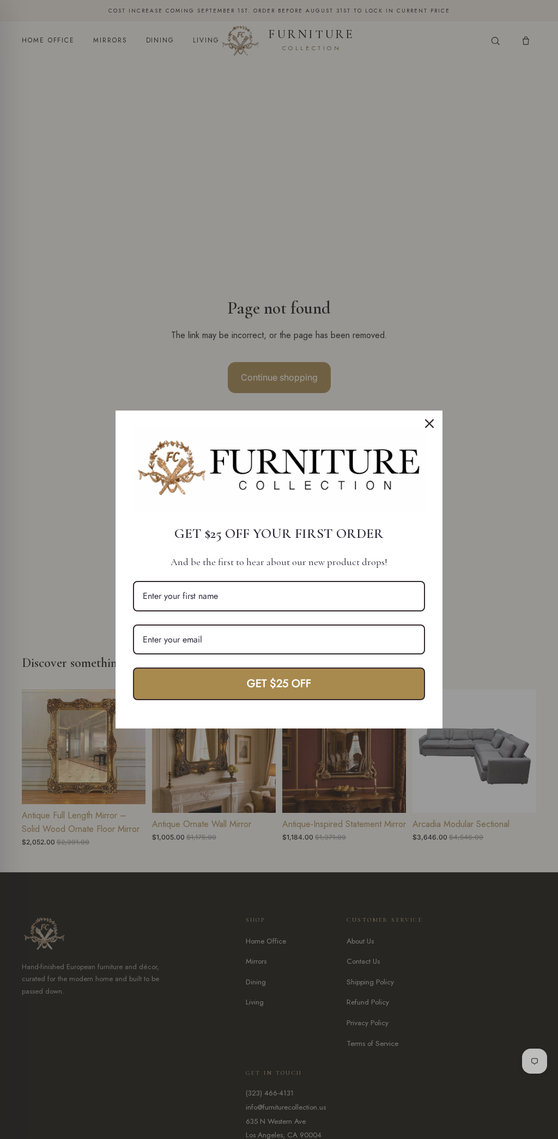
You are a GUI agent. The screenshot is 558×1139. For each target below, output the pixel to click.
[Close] (429, 424)
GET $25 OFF (279, 683)
